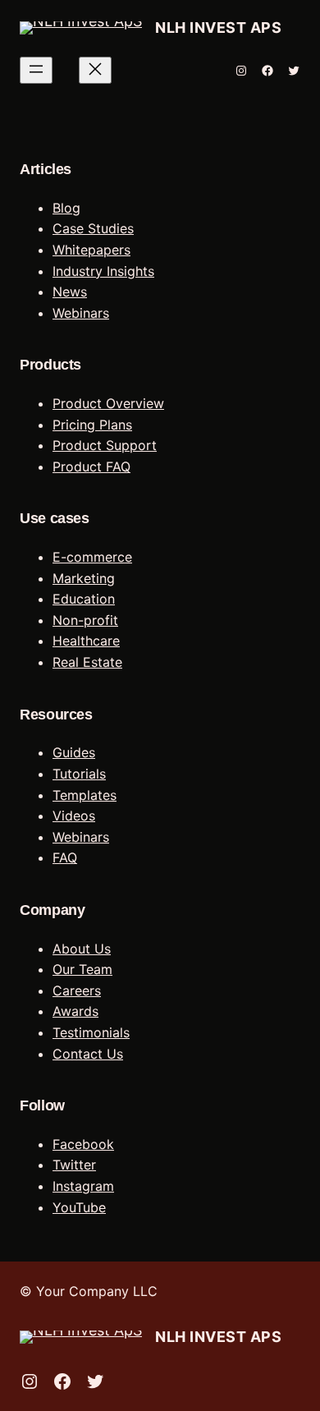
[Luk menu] (95, 70)
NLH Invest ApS (218, 27)
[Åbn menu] (36, 70)
